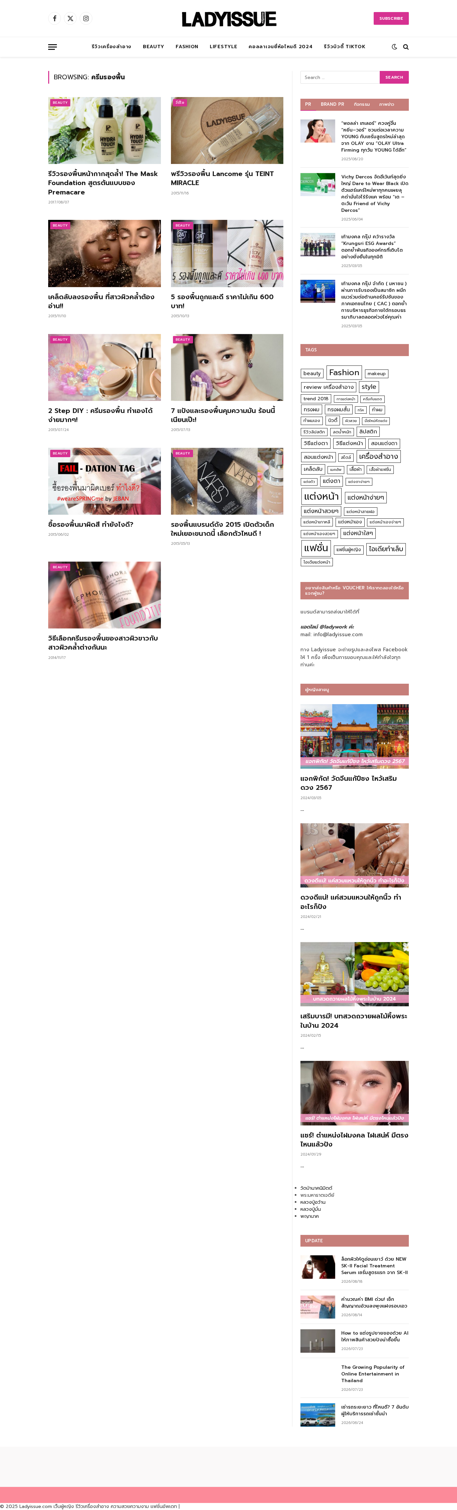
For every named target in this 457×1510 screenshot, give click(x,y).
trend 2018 (316, 398)
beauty (312, 373)
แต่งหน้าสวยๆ (321, 511)
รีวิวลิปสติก (314, 432)
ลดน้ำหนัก (342, 432)
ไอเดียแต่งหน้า (316, 562)
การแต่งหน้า (346, 399)
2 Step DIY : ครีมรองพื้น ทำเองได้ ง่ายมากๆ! (100, 415)
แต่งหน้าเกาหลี (316, 522)
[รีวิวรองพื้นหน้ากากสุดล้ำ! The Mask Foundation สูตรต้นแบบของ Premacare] (104, 130)
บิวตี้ (332, 420)
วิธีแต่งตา (316, 443)
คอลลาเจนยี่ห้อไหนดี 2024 (280, 46)
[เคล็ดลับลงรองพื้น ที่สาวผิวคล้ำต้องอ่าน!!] (104, 253)
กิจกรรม (362, 104)
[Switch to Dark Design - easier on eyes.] (394, 47)
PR (308, 104)
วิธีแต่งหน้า (349, 443)
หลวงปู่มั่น (310, 1209)
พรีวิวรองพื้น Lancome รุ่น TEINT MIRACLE (222, 178)
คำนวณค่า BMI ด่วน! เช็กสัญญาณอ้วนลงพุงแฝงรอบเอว (374, 1303)
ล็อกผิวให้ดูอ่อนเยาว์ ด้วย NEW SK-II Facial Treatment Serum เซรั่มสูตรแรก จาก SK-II (374, 1266)
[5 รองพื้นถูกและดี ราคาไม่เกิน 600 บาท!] (227, 253)
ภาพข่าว (386, 104)
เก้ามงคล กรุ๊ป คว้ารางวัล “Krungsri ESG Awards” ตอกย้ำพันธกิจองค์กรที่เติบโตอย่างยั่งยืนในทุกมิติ (372, 247)
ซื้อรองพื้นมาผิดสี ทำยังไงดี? (90, 524)
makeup (377, 373)
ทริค (361, 410)
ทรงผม (311, 409)
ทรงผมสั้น (339, 409)
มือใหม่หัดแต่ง (376, 421)
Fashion (187, 46)
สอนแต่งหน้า (318, 457)
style (369, 387)
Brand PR (333, 104)
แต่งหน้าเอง (350, 521)
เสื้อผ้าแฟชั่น (380, 470)
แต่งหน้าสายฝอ (361, 511)
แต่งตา (331, 481)
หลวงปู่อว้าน (313, 1202)
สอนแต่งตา (384, 443)
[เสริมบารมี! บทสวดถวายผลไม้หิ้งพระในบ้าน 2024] (354, 974)
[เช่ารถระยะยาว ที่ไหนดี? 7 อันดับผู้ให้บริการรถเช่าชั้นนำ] (317, 1414)
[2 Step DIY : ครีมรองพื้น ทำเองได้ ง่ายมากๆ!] (104, 367)
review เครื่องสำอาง (329, 387)
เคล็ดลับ (313, 469)
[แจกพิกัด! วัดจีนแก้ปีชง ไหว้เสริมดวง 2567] (354, 736)
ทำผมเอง (311, 420)
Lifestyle (223, 46)
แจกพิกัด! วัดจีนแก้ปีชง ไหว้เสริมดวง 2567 (348, 783)
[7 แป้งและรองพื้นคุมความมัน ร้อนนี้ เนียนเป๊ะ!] (227, 367)
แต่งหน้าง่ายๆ (366, 497)
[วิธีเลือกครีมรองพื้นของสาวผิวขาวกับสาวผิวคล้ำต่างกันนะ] (104, 595)
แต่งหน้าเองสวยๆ (319, 534)
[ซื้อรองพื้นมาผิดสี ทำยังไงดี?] (104, 481)
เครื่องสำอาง (378, 456)
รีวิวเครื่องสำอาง (111, 46)
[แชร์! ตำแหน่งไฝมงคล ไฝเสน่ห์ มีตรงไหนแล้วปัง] (354, 1093)
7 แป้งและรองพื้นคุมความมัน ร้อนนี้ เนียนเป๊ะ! (223, 415)
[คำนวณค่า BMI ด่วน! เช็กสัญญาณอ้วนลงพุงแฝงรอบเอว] (317, 1307)
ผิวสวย (351, 421)
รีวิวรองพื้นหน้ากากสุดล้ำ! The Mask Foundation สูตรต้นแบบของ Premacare (103, 183)
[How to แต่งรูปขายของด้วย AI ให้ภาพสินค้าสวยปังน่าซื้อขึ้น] (317, 1340)
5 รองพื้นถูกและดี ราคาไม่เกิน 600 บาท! (222, 301)
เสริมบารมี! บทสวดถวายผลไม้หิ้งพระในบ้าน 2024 (353, 1021)
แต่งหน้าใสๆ (358, 533)
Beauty (153, 46)
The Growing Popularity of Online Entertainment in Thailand (372, 1374)
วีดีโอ (180, 102)
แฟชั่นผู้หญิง (349, 549)
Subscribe (391, 18)
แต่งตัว (309, 482)
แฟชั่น (316, 548)
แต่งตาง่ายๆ (359, 482)
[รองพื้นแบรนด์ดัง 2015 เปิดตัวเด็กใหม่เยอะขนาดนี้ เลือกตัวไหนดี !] (227, 481)
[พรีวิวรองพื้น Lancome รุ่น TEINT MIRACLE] (227, 130)
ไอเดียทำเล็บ (386, 549)
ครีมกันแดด (372, 399)
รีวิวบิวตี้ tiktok (344, 46)
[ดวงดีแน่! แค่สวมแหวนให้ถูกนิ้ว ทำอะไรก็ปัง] (354, 855)
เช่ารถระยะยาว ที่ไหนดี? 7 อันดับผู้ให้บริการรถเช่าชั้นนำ (375, 1410)
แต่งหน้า (321, 496)
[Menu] (52, 47)
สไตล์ (346, 457)
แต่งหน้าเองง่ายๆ (385, 522)
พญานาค (309, 1216)
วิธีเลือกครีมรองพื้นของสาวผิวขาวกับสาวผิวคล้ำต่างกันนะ (103, 643)
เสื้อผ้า (356, 469)
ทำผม (377, 409)
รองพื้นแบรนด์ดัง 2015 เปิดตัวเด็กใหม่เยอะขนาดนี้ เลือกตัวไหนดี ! (222, 529)
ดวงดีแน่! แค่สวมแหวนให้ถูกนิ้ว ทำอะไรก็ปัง (350, 902)
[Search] (405, 47)
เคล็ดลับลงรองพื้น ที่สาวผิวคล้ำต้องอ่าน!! (101, 301)
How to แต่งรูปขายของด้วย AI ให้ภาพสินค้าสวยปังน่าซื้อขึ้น (374, 1336)
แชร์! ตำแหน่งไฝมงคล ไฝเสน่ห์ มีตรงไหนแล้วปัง (354, 1140)
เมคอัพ (336, 470)
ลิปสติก (368, 431)
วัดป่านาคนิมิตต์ (316, 1188)
